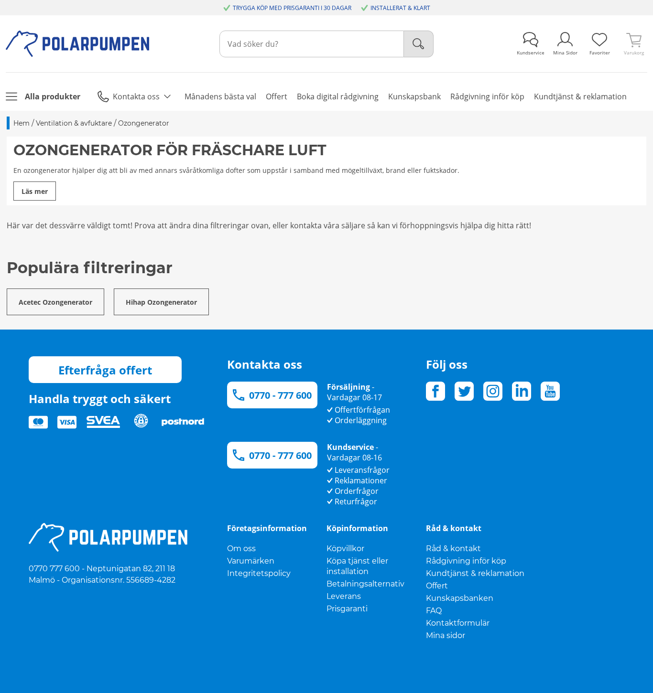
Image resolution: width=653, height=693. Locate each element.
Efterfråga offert (105, 370)
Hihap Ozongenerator (161, 302)
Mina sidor (445, 635)
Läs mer (35, 191)
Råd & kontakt (453, 548)
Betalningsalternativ (365, 583)
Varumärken (250, 560)
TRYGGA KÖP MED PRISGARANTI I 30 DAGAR (292, 8)
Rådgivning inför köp (466, 560)
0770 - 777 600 (280, 395)
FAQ (434, 610)
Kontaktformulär (458, 623)
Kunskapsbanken (459, 598)
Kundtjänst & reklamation (475, 573)
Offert (437, 585)
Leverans (343, 596)
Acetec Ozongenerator (55, 302)
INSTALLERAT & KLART (400, 8)
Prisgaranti (347, 608)
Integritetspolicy (259, 573)
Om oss (241, 548)
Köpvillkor (345, 548)
